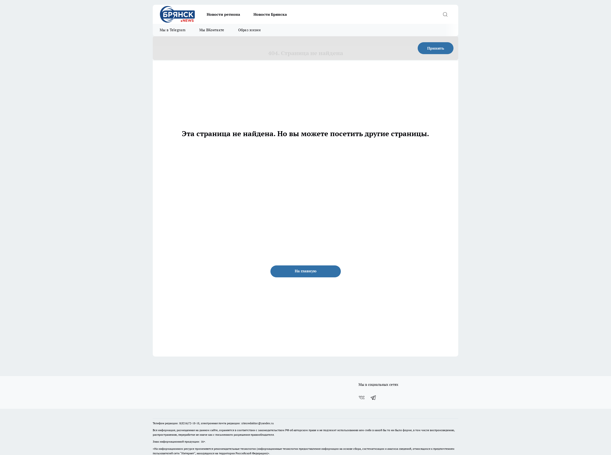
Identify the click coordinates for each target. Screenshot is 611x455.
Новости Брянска (270, 14)
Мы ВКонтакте (211, 30)
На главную (305, 271)
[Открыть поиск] (445, 14)
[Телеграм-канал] (373, 397)
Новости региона (223, 14)
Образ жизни (249, 30)
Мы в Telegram (172, 30)
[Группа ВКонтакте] (362, 397)
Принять (435, 48)
